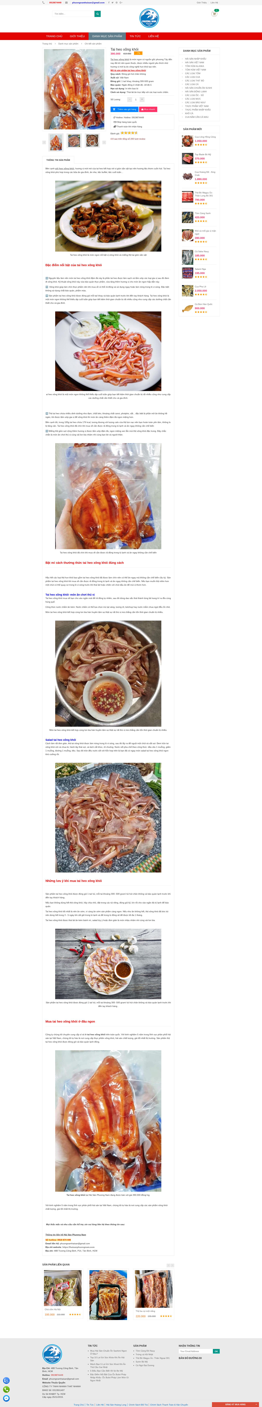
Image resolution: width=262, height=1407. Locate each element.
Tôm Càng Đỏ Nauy (145, 1351)
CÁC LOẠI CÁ (191, 84)
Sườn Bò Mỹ (142, 1361)
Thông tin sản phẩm (58, 160)
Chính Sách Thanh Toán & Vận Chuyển (169, 1405)
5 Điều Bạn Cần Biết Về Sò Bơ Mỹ (106, 1371)
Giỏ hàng (214, 14)
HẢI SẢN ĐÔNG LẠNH (196, 91)
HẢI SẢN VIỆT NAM (194, 62)
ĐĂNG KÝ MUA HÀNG (235, 1404)
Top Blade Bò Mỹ (203, 154)
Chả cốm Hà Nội (52, 1309)
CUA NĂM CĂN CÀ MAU (196, 117)
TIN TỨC (135, 36)
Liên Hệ (214, 2)
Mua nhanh (149, 109)
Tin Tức (90, 1405)
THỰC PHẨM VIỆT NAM (197, 106)
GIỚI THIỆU (77, 36)
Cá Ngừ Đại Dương (145, 1365)
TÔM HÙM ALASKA (194, 66)
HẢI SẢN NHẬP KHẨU (195, 59)
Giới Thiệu (202, 2)
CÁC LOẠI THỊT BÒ (194, 80)
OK (216, 1351)
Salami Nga (200, 269)
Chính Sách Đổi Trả (138, 1405)
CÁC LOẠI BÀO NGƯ (195, 102)
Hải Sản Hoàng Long (116, 1405)
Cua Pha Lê (200, 286)
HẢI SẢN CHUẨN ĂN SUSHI (198, 88)
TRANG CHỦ (54, 36)
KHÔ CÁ (189, 113)
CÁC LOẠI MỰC (193, 99)
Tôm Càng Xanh (203, 213)
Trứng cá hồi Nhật (144, 1354)
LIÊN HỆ (153, 36)
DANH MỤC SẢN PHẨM (107, 36)
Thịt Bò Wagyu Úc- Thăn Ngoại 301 (153, 1358)
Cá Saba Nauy (202, 251)
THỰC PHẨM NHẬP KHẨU (198, 110)
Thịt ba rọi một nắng (145, 1311)
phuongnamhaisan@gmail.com (88, 2)
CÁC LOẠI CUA (192, 77)
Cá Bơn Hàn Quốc (203, 304)
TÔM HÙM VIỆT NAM (195, 70)
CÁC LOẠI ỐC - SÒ (194, 95)
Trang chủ (47, 43)
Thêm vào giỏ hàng (127, 109)
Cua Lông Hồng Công (205, 137)
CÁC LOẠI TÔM (192, 73)
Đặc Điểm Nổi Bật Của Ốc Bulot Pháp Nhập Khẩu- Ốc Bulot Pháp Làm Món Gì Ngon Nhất (109, 1377)
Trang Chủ (79, 1405)
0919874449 (55, 2)
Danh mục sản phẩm (68, 43)
